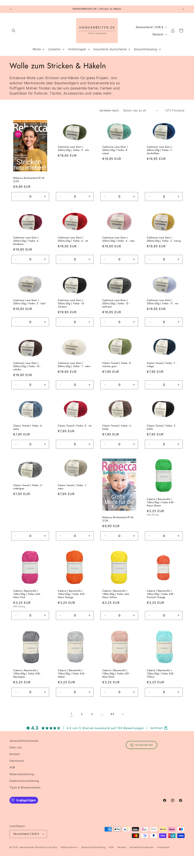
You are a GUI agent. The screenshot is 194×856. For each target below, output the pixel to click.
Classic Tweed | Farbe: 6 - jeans (28, 427)
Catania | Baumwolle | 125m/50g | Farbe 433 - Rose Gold (116, 674)
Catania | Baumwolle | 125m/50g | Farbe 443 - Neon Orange (72, 594)
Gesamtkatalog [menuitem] (145, 49)
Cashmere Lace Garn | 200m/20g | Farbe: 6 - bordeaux (26, 241)
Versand (121, 847)
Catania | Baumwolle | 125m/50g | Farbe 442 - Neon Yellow (116, 594)
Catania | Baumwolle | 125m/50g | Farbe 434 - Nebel (72, 674)
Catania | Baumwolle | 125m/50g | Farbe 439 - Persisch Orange (161, 594)
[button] (13, 30)
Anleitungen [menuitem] (77, 49)
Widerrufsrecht (69, 847)
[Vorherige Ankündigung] (11, 9)
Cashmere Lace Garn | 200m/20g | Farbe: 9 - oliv (73, 148)
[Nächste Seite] (122, 714)
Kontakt (14, 754)
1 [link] (71, 714)
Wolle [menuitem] (37, 49)
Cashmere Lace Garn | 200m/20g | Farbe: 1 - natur (74, 365)
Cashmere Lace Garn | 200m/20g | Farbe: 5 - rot (73, 239)
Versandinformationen (24, 740)
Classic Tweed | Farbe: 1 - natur (73, 487)
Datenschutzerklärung (24, 780)
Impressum (16, 760)
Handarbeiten (27, 847)
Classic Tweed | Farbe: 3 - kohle (162, 427)
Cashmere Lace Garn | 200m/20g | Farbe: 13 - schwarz (71, 303)
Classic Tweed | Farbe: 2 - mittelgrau (28, 487)
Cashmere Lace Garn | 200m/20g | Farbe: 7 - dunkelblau (160, 150)
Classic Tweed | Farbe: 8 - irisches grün (117, 365)
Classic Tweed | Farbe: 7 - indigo (162, 365)
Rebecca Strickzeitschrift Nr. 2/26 (118, 519)
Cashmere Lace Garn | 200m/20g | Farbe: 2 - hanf (29, 302)
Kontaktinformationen (142, 847)
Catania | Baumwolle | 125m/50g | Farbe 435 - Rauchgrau (27, 674)
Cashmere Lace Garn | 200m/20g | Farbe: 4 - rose (118, 239)
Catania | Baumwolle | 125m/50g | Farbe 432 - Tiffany (161, 674)
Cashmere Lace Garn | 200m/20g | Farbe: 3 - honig (164, 239)
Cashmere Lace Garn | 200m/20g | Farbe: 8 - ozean (115, 150)
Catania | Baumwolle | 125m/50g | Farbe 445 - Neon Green (161, 502)
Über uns (15, 747)
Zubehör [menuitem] (54, 49)
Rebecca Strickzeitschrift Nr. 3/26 (29, 180)
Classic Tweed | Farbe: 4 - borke (117, 427)
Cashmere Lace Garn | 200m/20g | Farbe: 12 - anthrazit (116, 303)
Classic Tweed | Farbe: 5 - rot (75, 425)
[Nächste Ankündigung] (183, 9)
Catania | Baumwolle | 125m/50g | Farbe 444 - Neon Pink (27, 594)
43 (112, 714)
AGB (12, 767)
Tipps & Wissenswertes (25, 787)
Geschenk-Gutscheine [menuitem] (110, 49)
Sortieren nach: (109, 110)
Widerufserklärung (21, 774)
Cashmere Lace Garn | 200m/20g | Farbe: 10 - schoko (27, 366)
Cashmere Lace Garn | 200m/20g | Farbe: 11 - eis (162, 302)
